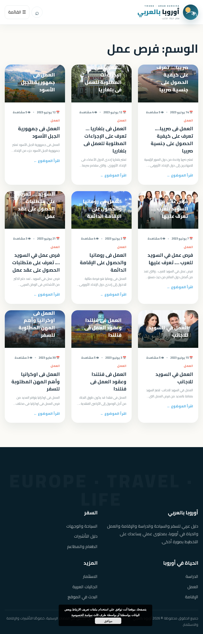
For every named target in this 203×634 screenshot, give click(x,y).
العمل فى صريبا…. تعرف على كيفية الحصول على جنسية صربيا (172, 139)
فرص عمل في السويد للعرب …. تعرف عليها (170, 259)
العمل (192, 587)
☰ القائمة (17, 12)
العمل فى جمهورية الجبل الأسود (39, 132)
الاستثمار (90, 576)
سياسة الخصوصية (82, 615)
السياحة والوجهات (82, 526)
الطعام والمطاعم (82, 546)
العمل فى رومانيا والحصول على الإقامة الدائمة (103, 262)
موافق (108, 620)
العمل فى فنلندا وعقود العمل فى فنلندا (108, 381)
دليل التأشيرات (86, 536)
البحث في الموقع (83, 597)
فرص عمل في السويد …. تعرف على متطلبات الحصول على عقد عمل (36, 262)
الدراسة (192, 576)
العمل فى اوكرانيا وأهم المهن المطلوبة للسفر (35, 381)
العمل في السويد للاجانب (174, 378)
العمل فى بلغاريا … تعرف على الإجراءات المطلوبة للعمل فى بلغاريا (105, 139)
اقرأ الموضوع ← (180, 175)
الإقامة (191, 597)
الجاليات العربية (85, 587)
